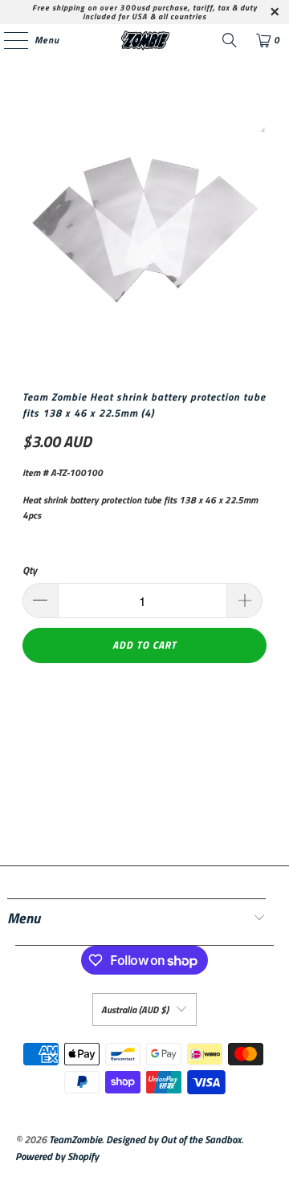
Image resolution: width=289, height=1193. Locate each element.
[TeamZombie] (144, 40)
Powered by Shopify (57, 1156)
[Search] (229, 40)
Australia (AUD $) (135, 1009)
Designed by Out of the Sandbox (174, 1139)
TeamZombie (75, 1139)
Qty (29, 570)
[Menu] (7, 40)
